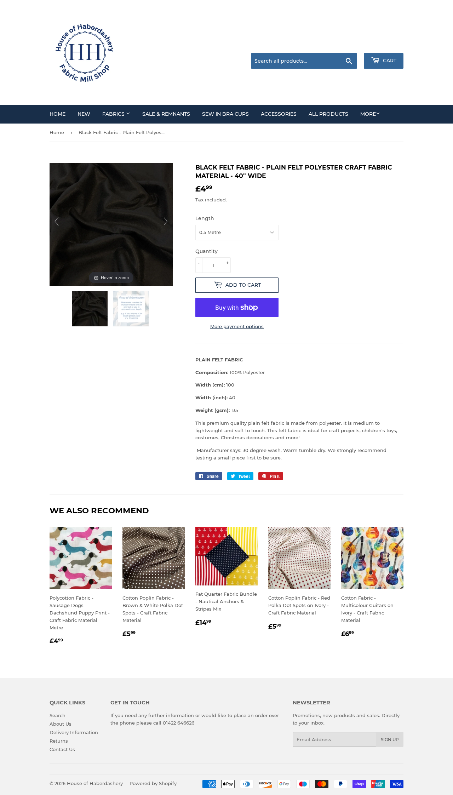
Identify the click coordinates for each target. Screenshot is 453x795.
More (368, 114)
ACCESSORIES (279, 114)
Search (57, 715)
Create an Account (384, 44)
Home (57, 132)
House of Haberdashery (95, 783)
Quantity (206, 251)
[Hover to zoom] (111, 224)
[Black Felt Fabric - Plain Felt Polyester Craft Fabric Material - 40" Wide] (90, 308)
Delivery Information (74, 732)
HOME (57, 114)
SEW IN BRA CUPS (225, 114)
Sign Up (390, 739)
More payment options (237, 326)
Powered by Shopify (153, 783)
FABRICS (114, 114)
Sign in (347, 44)
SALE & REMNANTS (166, 114)
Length (204, 218)
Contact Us (62, 749)
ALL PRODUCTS (328, 114)
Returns (59, 741)
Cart (389, 60)
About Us (60, 724)
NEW (84, 114)
